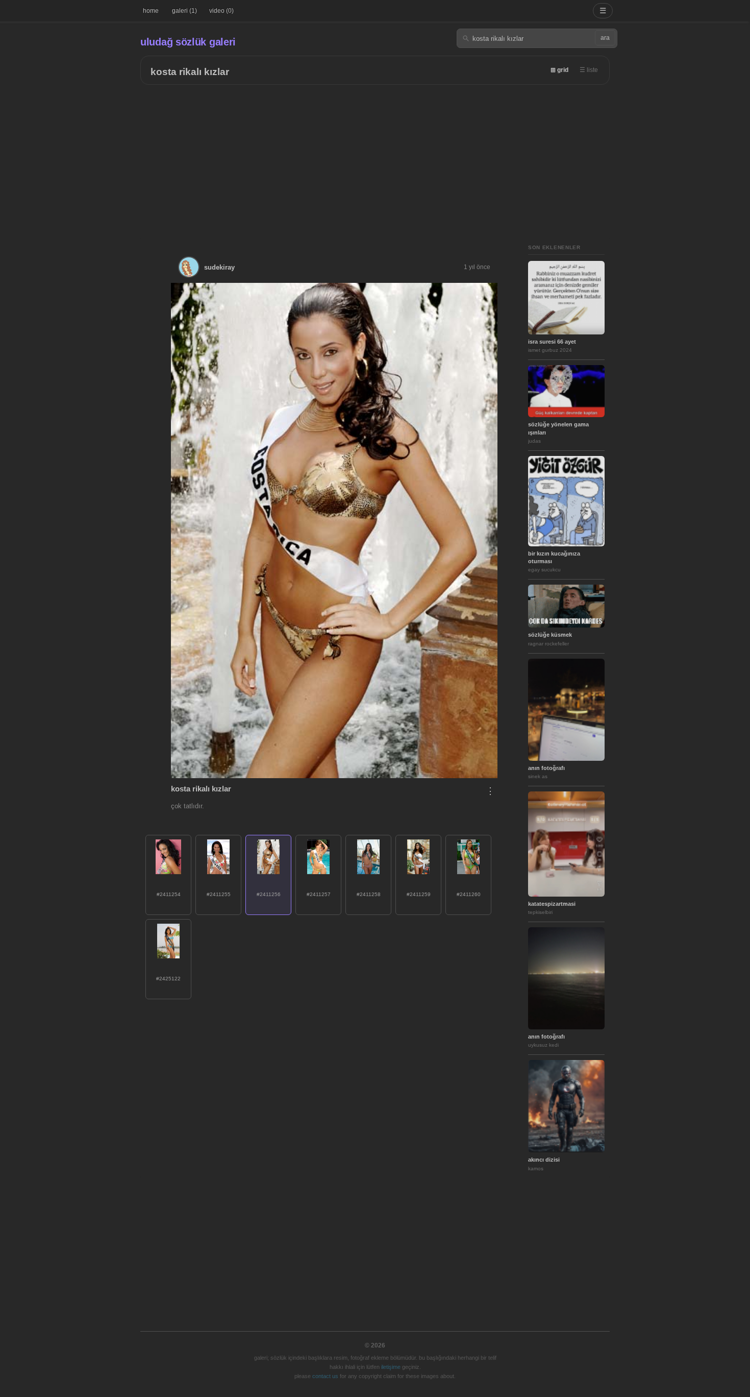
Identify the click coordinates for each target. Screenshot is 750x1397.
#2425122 (168, 978)
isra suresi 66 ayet (552, 342)
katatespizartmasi (552, 904)
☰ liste (589, 70)
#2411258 (369, 894)
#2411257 (319, 894)
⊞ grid (559, 70)
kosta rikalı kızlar (190, 71)
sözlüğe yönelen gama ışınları (558, 428)
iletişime (391, 1367)
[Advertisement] (375, 161)
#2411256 (269, 894)
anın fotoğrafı (546, 768)
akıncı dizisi (544, 1160)
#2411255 (219, 894)
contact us (325, 1376)
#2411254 (169, 894)
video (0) (221, 10)
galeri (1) (184, 10)
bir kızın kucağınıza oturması (554, 557)
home (151, 10)
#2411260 (469, 894)
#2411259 (419, 894)
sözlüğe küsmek (550, 635)
